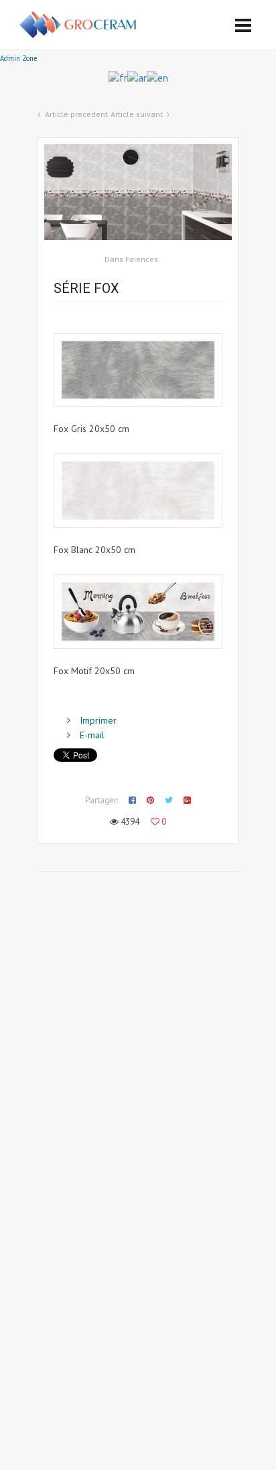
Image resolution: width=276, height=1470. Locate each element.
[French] (118, 76)
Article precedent (76, 114)
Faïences (141, 259)
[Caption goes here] (138, 370)
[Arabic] (137, 76)
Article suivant (137, 114)
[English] (157, 76)
